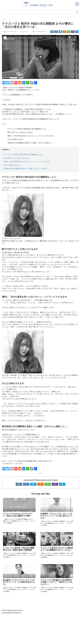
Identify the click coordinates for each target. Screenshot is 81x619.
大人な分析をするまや (12, 165)
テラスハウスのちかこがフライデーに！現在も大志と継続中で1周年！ (18, 515)
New (27, 31)
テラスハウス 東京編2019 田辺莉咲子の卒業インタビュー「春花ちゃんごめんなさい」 (56, 582)
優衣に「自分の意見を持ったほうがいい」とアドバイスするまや (27, 161)
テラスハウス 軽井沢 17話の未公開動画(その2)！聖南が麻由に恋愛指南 (18, 549)
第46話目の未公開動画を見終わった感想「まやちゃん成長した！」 (28, 168)
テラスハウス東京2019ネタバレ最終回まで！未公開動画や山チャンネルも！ (56, 549)
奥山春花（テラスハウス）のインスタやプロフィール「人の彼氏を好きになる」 (19, 582)
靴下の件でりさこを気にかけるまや (16, 158)
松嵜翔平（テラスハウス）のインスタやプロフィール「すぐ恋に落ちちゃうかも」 (56, 516)
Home (3, 20)
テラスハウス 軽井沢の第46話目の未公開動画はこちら (23, 154)
